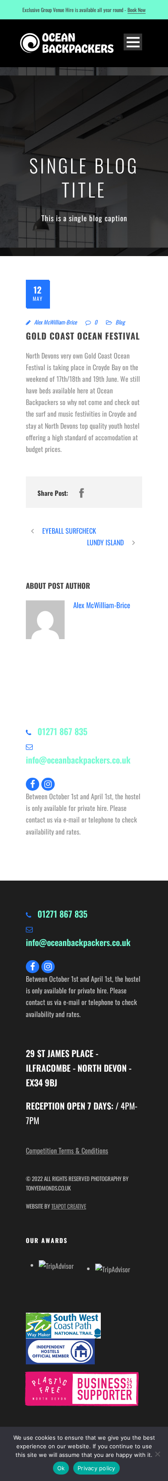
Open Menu (133, 42)
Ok (61, 1468)
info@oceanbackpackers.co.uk (78, 759)
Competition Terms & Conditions (67, 1150)
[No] (157, 1454)
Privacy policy (96, 1468)
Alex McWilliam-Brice (55, 322)
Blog (120, 322)
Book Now (137, 9)
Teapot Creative (68, 1206)
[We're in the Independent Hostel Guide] (64, 1351)
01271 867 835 (62, 731)
